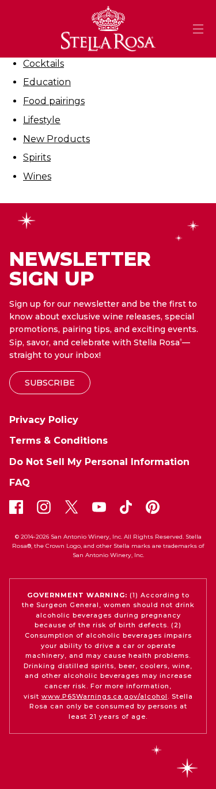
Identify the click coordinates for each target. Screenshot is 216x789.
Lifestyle (41, 120)
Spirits (37, 157)
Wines (37, 176)
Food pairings (54, 101)
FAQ (19, 482)
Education (47, 82)
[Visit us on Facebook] (16, 507)
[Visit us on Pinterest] (153, 507)
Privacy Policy (43, 419)
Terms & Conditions (58, 440)
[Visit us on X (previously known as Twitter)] (71, 507)
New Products (56, 139)
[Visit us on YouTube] (99, 507)
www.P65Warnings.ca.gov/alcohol (104, 696)
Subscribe (50, 383)
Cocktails (43, 63)
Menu (198, 29)
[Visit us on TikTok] (126, 507)
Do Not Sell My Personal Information (99, 461)
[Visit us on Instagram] (44, 507)
